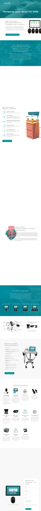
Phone (26, 497)
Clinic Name (26, 490)
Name (26, 486)
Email (26, 494)
